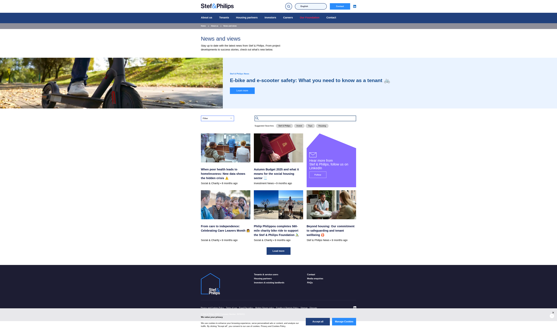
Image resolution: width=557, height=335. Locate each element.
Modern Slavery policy (264, 308)
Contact (340, 6)
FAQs (310, 282)
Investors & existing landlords (269, 282)
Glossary (313, 308)
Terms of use (231, 308)
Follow (317, 175)
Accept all (317, 321)
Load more (278, 251)
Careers (288, 17)
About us (206, 17)
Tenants (224, 17)
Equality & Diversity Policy (287, 308)
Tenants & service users (266, 274)
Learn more (242, 90)
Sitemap (304, 308)
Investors (270, 17)
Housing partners (247, 17)
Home (203, 26)
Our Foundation (309, 17)
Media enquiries (315, 278)
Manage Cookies (344, 321)
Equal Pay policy (246, 308)
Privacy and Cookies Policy (212, 308)
